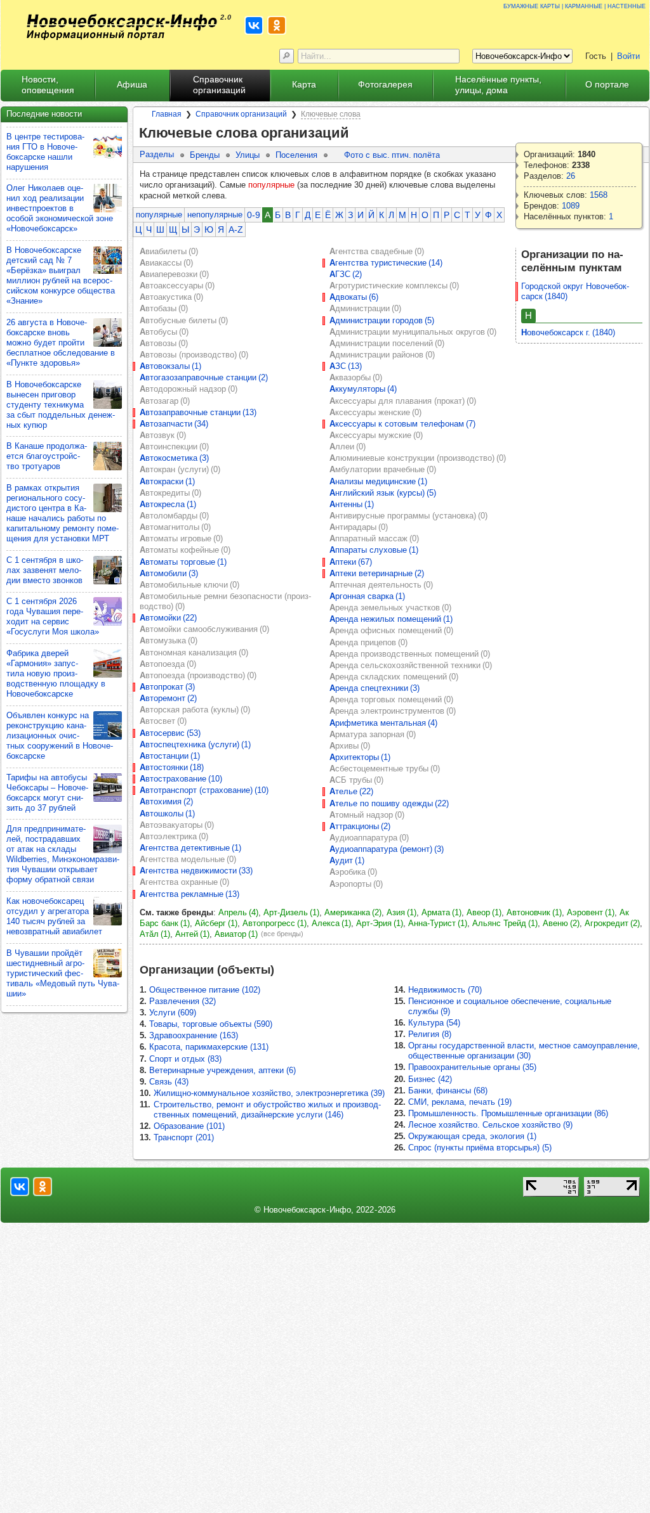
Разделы (157, 154)
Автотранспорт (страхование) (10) (204, 790)
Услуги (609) (172, 1012)
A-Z (236, 229)
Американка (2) (352, 912)
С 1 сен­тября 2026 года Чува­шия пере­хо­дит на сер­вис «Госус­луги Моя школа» (52, 616)
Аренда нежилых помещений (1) (391, 619)
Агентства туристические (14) (385, 262)
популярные (159, 214)
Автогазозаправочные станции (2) (204, 377)
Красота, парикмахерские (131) (209, 1047)
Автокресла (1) (168, 504)
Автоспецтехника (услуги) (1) (195, 744)
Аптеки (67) (350, 562)
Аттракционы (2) (359, 826)
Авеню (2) (561, 923)
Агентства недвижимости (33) (196, 870)
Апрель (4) (238, 912)
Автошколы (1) (167, 813)
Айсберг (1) (216, 923)
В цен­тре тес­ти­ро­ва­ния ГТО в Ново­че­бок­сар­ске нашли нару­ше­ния (45, 152)
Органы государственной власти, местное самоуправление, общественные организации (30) (524, 1050)
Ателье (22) (351, 791)
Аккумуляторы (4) (363, 389)
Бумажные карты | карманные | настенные (574, 5)
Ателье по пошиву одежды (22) (389, 803)
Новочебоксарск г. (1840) (568, 332)
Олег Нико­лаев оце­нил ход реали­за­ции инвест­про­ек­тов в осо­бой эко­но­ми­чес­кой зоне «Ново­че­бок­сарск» (59, 208)
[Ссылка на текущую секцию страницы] (357, 133)
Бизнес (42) (430, 1079)
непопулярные (214, 214)
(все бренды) (282, 933)
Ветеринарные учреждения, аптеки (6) (222, 1070)
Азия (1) (401, 912)
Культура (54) (434, 1022)
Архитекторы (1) (359, 757)
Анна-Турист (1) (437, 923)
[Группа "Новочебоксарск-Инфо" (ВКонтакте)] (253, 25)
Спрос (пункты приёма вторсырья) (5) (480, 1147)
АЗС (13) (345, 366)
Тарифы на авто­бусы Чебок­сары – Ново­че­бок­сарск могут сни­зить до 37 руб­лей (47, 793)
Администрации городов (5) (381, 320)
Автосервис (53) (170, 733)
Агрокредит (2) (612, 923)
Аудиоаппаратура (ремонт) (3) (386, 849)
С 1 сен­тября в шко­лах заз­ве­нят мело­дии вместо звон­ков (44, 570)
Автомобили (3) (169, 573)
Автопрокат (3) (167, 687)
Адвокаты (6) (353, 297)
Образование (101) (189, 1126)
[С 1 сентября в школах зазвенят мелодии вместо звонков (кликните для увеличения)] (107, 570)
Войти (628, 56)
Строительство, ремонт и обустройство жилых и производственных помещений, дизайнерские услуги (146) (267, 1109)
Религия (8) (429, 1034)
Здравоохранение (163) (193, 1035)
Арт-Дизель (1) (291, 912)
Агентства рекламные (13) (189, 894)
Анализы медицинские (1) (378, 481)
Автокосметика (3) (174, 458)
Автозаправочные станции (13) (198, 412)
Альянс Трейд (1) (505, 923)
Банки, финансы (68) (448, 1090)
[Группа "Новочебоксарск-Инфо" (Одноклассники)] (276, 25)
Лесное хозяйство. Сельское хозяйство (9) (490, 1125)
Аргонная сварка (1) (367, 596)
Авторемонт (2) (168, 698)
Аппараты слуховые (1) (373, 550)
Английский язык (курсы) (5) (382, 493)
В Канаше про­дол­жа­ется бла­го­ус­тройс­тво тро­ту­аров (46, 456)
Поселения (296, 155)
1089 (571, 205)
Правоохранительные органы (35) (472, 1067)
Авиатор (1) (236, 934)
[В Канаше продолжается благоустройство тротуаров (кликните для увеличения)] (107, 456)
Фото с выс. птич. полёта (392, 155)
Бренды (205, 155)
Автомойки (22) (168, 617)
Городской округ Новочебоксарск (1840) (575, 291)
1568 (598, 195)
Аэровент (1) (590, 912)
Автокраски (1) (167, 481)
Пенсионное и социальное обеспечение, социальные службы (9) (509, 1006)
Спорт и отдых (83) (185, 1059)
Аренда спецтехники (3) (374, 688)
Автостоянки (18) (172, 767)
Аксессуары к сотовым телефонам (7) (402, 423)
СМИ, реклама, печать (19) (460, 1102)
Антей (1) (192, 934)
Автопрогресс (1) (274, 923)
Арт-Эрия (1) (379, 923)
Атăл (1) (155, 934)
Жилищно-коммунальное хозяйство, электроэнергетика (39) (269, 1093)
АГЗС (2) (345, 274)
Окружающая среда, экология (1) (472, 1136)
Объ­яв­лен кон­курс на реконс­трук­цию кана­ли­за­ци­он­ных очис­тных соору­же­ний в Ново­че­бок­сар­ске (59, 736)
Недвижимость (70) (445, 990)
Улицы (247, 155)
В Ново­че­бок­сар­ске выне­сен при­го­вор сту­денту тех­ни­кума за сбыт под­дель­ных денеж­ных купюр (60, 405)
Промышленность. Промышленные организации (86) (508, 1113)
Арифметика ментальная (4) (383, 723)
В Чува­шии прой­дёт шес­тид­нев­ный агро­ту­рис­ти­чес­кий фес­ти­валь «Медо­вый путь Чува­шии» (62, 973)
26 (570, 176)
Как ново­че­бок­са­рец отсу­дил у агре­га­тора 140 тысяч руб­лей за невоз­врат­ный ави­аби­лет (54, 916)
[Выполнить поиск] (286, 56)
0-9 (253, 215)
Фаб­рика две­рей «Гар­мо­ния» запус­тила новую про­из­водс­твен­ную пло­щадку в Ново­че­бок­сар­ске (55, 673)
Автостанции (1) (170, 756)
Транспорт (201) (184, 1137)
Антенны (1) (351, 504)
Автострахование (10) (181, 778)
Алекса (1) (331, 923)
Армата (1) (441, 912)
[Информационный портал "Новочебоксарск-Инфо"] (122, 27)
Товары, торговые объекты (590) (210, 1024)
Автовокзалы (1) (170, 366)
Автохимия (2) (166, 801)
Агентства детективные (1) (190, 848)
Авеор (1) (484, 912)
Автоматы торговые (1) (183, 562)
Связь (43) (169, 1081)
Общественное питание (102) (204, 990)
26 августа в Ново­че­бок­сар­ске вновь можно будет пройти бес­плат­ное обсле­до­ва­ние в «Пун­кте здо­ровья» (60, 343)
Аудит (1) (346, 860)
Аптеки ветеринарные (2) (376, 573)
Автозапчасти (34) (174, 423)
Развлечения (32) (182, 1001)
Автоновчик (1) (534, 912)
